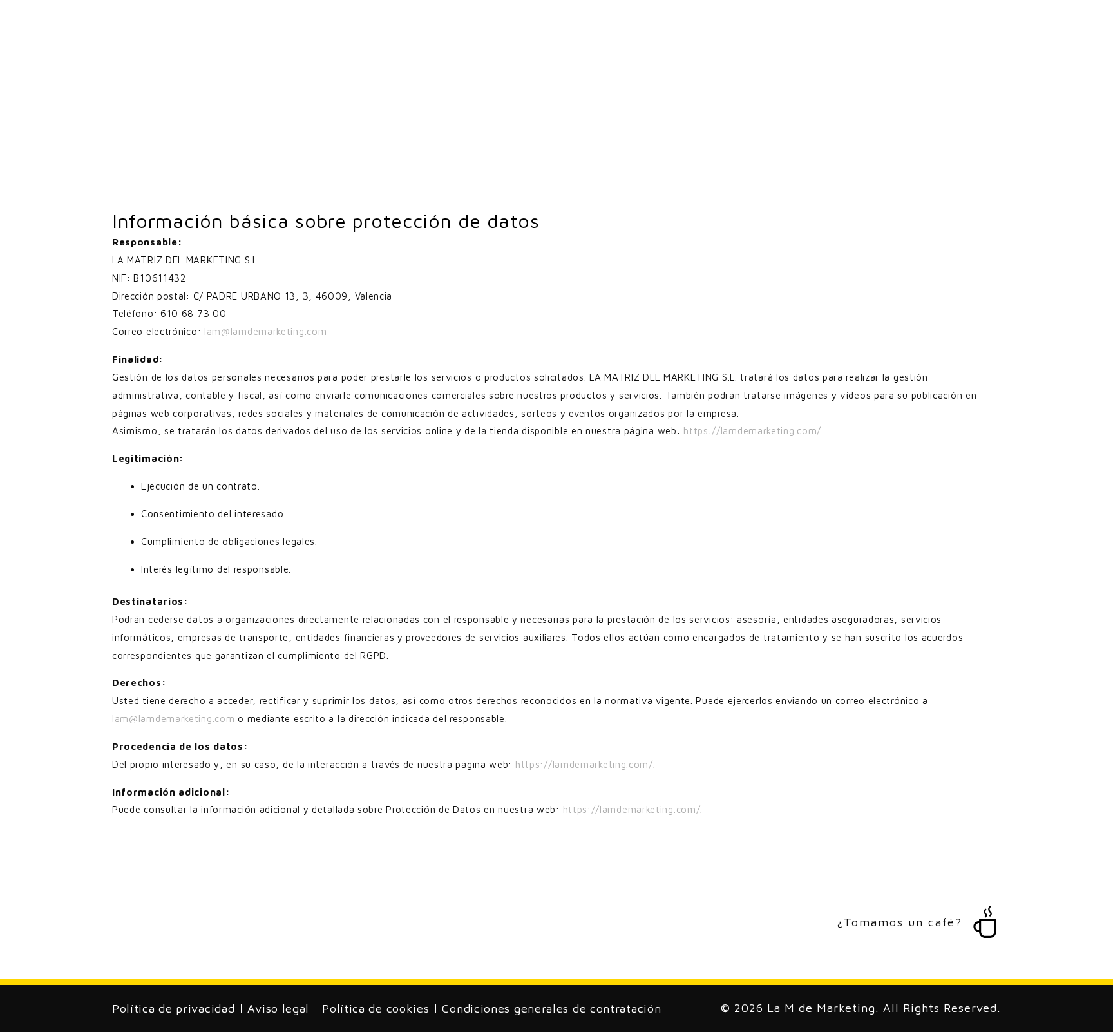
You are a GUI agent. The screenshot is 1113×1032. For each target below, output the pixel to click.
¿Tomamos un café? (899, 922)
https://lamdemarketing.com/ (752, 430)
